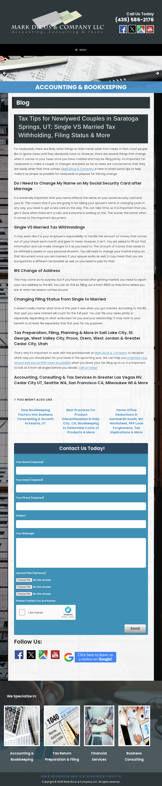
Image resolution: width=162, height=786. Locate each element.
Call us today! (88, 368)
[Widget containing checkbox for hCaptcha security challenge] (46, 612)
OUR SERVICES (59, 776)
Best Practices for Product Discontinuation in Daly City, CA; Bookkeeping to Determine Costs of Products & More (81, 421)
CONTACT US (113, 776)
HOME (44, 776)
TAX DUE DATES (94, 776)
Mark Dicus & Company (77, 169)
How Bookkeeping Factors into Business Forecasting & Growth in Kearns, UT (36, 417)
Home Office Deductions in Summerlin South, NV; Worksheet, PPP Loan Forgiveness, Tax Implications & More (126, 421)
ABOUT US (76, 776)
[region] (81, 74)
